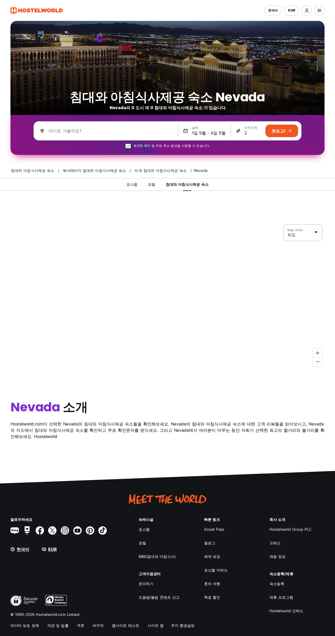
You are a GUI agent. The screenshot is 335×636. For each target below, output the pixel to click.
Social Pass (214, 529)
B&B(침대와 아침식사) (157, 556)
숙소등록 (277, 583)
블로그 (209, 543)
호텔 (142, 543)
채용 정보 (278, 556)
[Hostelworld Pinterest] (90, 530)
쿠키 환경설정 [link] (182, 625)
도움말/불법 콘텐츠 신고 (159, 597)
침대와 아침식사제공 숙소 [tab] (187, 184)
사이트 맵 (156, 625)
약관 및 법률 (58, 625)
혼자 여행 (212, 583)
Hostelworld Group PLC (290, 529)
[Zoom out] (317, 361)
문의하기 (146, 583)
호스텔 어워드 (216, 570)
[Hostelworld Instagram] (65, 530)
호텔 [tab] (151, 184)
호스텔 (144, 529)
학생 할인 (212, 597)
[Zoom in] (317, 353)
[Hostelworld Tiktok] (102, 530)
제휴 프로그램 (281, 597)
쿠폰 (80, 625)
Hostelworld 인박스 (286, 611)
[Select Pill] (307, 10)
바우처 (98, 625)
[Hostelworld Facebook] (40, 530)
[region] (167, 295)
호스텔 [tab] (131, 184)
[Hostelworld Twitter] (52, 530)
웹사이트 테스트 (125, 625)
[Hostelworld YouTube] (77, 530)
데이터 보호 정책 (24, 625)
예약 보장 (212, 556)
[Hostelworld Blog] (14, 530)
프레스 (275, 543)
